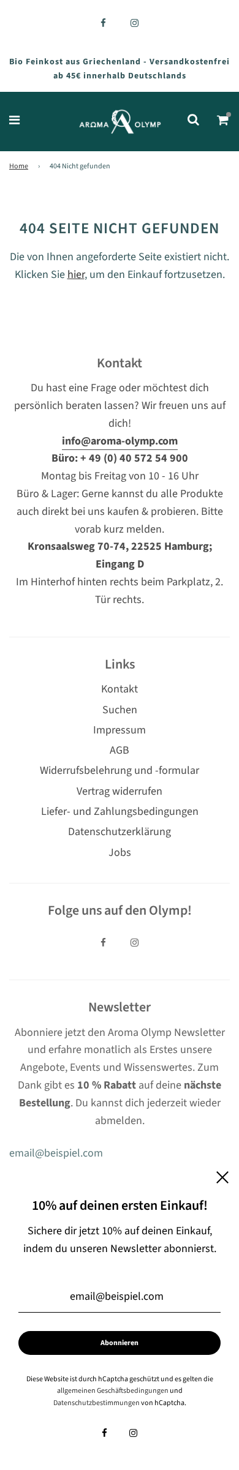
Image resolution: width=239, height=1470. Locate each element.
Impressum (119, 730)
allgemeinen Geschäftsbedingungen (113, 1391)
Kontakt (119, 689)
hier (76, 274)
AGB (119, 750)
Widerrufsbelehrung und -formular (119, 770)
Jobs (119, 852)
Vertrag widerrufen (119, 791)
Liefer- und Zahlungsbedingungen (120, 811)
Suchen (119, 710)
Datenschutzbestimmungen (96, 1403)
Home (18, 166)
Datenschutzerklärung (119, 831)
